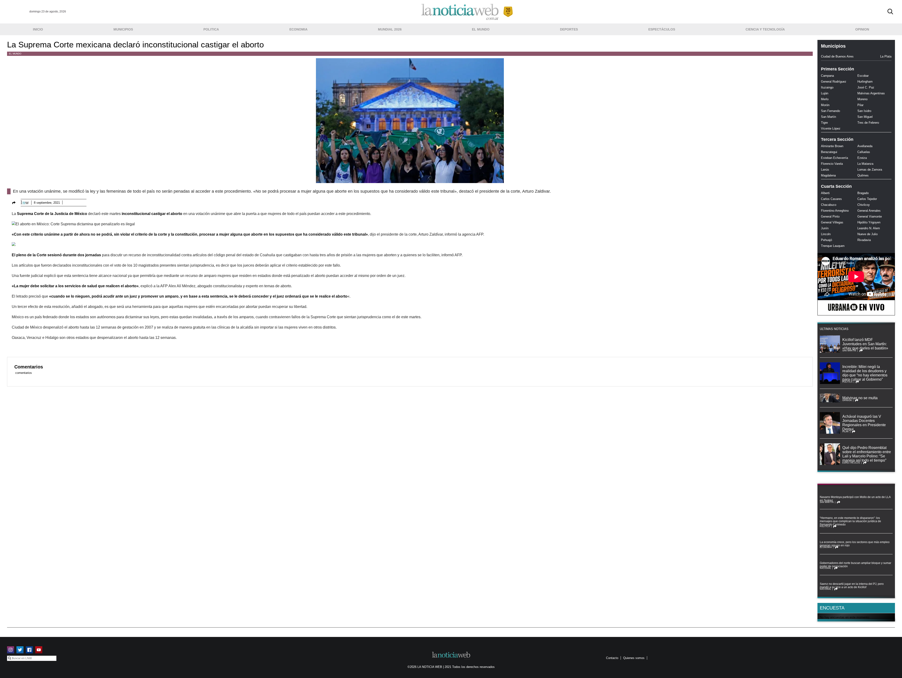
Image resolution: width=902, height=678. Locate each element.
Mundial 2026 (390, 29)
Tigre (824, 122)
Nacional (825, 568)
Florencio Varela (832, 163)
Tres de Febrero (868, 122)
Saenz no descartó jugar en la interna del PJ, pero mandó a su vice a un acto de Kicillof (852, 585)
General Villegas (832, 222)
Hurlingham (865, 81)
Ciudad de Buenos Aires (837, 56)
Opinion (862, 29)
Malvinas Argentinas (871, 93)
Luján (824, 93)
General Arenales (869, 210)
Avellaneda (864, 146)
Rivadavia (864, 240)
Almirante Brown (832, 146)
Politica (211, 29)
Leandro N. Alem (868, 228)
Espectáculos (661, 29)
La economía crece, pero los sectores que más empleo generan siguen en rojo (855, 543)
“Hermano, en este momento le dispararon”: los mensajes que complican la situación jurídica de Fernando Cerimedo (850, 521)
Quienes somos (634, 658)
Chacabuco (828, 205)
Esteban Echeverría (834, 158)
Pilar (860, 105)
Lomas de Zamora (869, 169)
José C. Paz (865, 87)
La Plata (885, 56)
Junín (824, 228)
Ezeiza (862, 158)
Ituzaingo (827, 87)
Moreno (862, 99)
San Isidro (864, 111)
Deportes (569, 29)
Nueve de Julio (867, 234)
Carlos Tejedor (867, 199)
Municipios (123, 29)
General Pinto (830, 216)
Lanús (825, 169)
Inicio (38, 29)
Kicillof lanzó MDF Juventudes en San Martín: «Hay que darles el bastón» (865, 344)
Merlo (824, 99)
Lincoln (826, 234)
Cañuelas (863, 152)
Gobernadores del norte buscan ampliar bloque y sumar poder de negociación (855, 564)
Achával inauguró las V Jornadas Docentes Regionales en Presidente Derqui (864, 422)
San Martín (828, 117)
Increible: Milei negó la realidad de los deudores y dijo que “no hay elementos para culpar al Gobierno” (864, 373)
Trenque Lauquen (832, 246)
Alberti (825, 193)
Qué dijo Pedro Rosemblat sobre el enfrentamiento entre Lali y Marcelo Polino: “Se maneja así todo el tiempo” (866, 454)
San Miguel (865, 117)
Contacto (612, 658)
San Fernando (830, 111)
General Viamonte (869, 216)
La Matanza (865, 163)
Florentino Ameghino (835, 210)
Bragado (863, 193)
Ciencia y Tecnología (765, 29)
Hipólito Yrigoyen (868, 222)
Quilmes (863, 175)
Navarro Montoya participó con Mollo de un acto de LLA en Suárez (855, 498)
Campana (827, 75)
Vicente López (830, 128)
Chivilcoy (863, 205)
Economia (298, 29)
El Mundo (481, 29)
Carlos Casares (831, 199)
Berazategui (829, 152)
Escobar (863, 75)
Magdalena (828, 175)
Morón (825, 105)
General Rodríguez (833, 81)
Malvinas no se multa (860, 398)
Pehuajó (826, 240)
